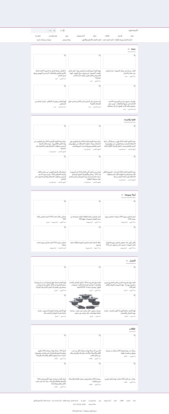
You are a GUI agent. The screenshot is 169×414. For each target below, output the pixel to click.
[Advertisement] (110, 13)
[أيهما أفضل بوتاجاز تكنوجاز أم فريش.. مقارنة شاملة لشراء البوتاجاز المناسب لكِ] (49, 306)
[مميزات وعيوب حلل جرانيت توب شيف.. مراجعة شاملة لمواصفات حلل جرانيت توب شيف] (84, 306)
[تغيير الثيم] (62, 30)
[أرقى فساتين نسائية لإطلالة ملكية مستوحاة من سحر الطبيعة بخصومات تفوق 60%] (84, 212)
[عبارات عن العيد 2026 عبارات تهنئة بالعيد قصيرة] (119, 375)
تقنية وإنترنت (122, 149)
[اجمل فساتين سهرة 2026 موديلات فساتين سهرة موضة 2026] (119, 212)
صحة (133, 49)
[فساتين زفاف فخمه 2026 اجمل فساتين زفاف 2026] (49, 212)
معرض (48, 222)
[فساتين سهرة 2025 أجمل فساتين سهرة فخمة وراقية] (49, 237)
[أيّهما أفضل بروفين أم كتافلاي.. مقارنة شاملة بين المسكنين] (49, 98)
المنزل (133, 260)
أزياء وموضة (124, 222)
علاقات (125, 356)
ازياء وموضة (130, 194)
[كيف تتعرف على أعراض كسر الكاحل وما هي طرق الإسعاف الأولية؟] (84, 98)
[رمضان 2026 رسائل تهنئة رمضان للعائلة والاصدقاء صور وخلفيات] (84, 375)
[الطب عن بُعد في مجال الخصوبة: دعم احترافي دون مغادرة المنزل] (119, 68)
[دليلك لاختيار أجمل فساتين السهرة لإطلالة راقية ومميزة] (84, 237)
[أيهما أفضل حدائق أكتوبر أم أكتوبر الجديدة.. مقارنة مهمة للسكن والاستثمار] (119, 306)
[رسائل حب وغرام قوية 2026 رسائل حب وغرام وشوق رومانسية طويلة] (119, 347)
